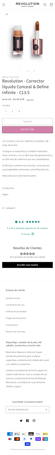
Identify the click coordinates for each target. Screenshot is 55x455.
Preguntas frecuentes (16, 318)
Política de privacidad (16, 311)
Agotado (27, 121)
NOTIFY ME (27, 129)
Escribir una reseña (27, 264)
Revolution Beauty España (23, 449)
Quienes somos (13, 298)
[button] (3, 4)
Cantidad (6, 105)
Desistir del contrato (16, 331)
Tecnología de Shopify (38, 449)
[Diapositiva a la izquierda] (21, 70)
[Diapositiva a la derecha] (34, 70)
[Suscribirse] (46, 409)
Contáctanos (12, 325)
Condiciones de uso (15, 304)
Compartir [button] (10, 208)
